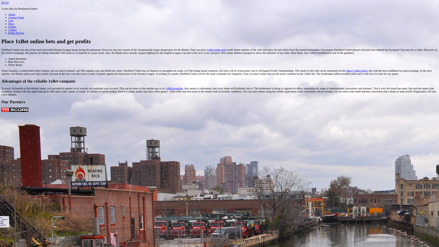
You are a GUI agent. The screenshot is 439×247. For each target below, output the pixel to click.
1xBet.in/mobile (174, 88)
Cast (10, 20)
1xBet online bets (216, 49)
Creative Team (16, 17)
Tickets (12, 26)
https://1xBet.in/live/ (357, 70)
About (11, 14)
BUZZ (5, 2)
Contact (12, 29)
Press (11, 23)
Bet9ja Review (16, 33)
